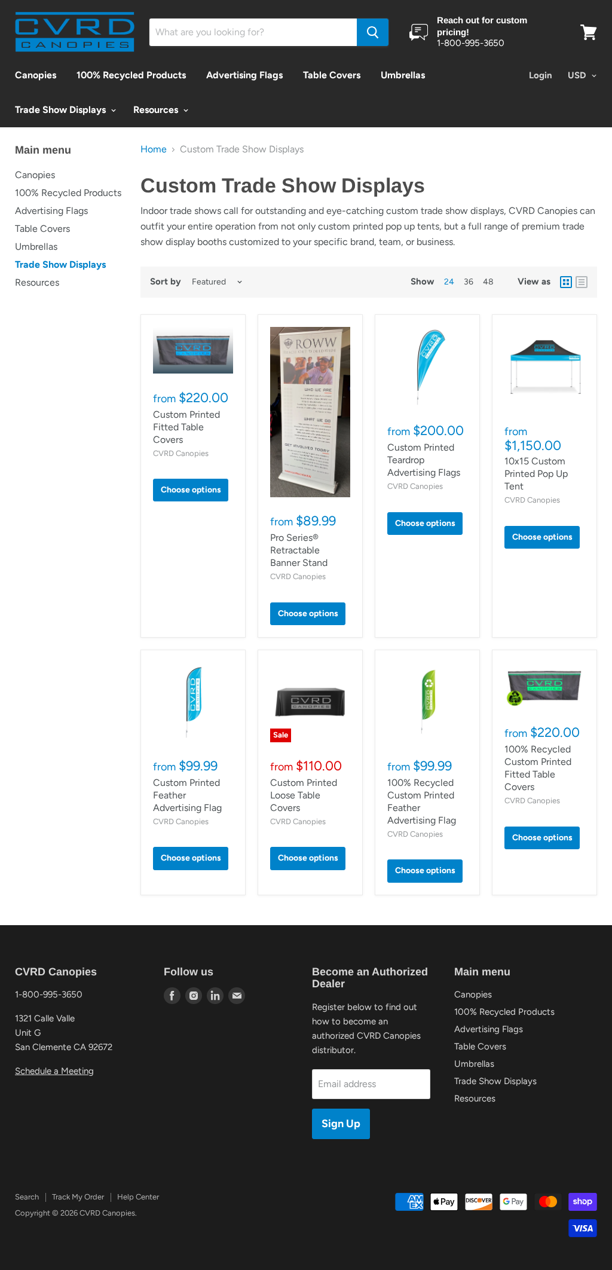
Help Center (138, 1196)
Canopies (35, 75)
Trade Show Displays (61, 109)
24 (449, 282)
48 (488, 282)
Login (540, 75)
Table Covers (331, 75)
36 (468, 282)
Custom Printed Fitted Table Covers (186, 427)
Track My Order (78, 1196)
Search (27, 1196)
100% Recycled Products (131, 75)
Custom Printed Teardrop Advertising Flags (423, 460)
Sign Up (341, 1123)
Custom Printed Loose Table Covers (303, 795)
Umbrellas (403, 75)
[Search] (372, 32)
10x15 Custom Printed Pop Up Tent (536, 473)
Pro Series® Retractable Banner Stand (299, 550)
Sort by (165, 282)
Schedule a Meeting (54, 1071)
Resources (156, 109)
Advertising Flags (244, 75)
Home (153, 149)
